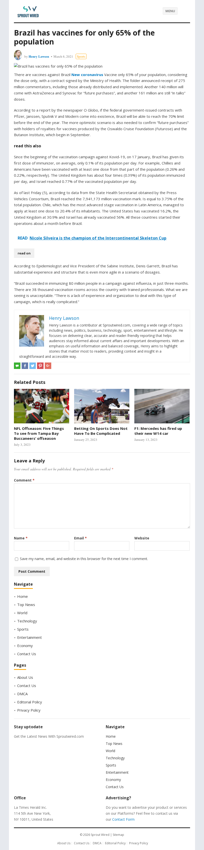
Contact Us (26, 653)
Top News (26, 604)
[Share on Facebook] (25, 366)
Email (80, 538)
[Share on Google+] (48, 366)
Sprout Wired (100, 835)
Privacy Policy (29, 710)
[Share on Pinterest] (40, 366)
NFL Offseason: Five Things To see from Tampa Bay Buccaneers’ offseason (39, 433)
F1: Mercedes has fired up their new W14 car (158, 431)
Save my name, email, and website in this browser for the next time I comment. (84, 558)
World (22, 612)
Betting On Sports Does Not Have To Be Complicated (101, 431)
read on (24, 253)
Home (22, 596)
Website (141, 538)
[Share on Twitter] (32, 366)
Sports (81, 56)
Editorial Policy (29, 701)
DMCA (22, 693)
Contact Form (123, 819)
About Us (25, 677)
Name (21, 538)
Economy (25, 645)
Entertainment (29, 637)
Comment (24, 480)
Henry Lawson (39, 56)
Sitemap (118, 835)
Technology (27, 620)
